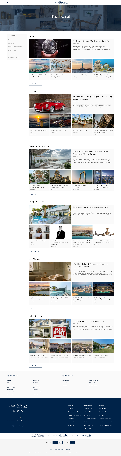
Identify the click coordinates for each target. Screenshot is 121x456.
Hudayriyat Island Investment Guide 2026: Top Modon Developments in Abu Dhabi (59, 357)
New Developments (73, 412)
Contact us (71, 425)
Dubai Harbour (36, 385)
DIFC (8, 382)
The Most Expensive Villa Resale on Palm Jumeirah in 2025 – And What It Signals (103, 300)
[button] (7, 2)
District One (36, 382)
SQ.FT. (55, 442)
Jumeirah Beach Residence (106, 422)
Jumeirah (35, 389)
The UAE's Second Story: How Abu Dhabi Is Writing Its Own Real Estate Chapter (81, 300)
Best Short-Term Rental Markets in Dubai (88, 321)
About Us (70, 405)
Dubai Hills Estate (11, 387)
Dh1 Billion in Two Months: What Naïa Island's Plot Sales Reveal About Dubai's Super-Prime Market (82, 242)
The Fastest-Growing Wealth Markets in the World (92, 41)
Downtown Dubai (11, 385)
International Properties (74, 415)
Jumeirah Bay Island (105, 418)
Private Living (92, 382)
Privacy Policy (57, 449)
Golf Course (64, 385)
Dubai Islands (36, 387)
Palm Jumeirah (10, 394)
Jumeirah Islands (37, 391)
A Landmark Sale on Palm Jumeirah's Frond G (90, 207)
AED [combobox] (71, 442)
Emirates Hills (10, 389)
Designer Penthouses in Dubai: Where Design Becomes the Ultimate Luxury (90, 152)
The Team (70, 408)
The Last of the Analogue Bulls (58, 130)
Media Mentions (88, 425)
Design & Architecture (90, 418)
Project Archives (68, 449)
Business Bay (36, 380)
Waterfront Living (93, 380)
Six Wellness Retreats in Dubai (80, 130)
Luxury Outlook (88, 405)
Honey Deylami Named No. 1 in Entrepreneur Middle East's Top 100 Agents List (59, 242)
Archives (62, 449)
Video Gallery (87, 428)
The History (71, 418)
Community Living (66, 382)
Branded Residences (94, 385)
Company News (88, 408)
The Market (87, 415)
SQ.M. (60, 442)
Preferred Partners (73, 422)
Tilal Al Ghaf (36, 394)
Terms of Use (51, 449)
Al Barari (9, 380)
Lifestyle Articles (88, 412)
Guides (86, 422)
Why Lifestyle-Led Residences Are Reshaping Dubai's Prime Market (90, 265)
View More (33, 83)
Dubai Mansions (65, 380)
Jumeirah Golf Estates (12, 391)
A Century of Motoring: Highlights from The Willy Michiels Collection (92, 97)
